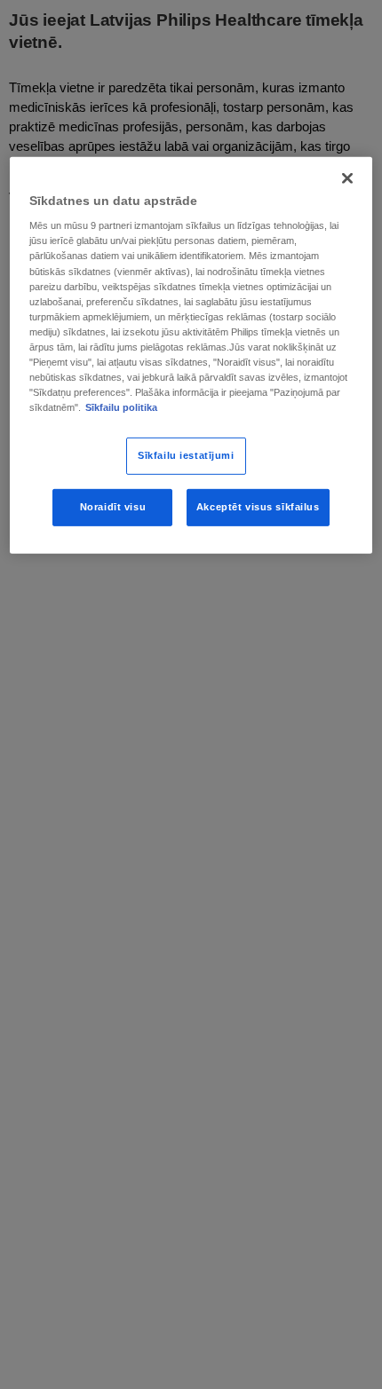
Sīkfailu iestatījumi (186, 455)
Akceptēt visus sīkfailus (258, 506)
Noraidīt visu (113, 506)
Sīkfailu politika (121, 407)
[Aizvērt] (347, 178)
